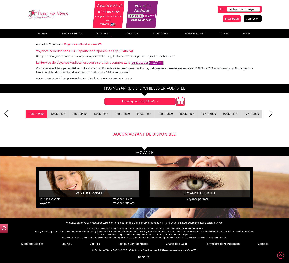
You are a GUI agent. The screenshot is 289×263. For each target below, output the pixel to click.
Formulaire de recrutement (223, 244)
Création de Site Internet (143, 250)
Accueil (40, 44)
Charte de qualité (177, 244)
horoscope (160, 33)
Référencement (169, 250)
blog (246, 33)
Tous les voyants (71, 33)
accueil (42, 33)
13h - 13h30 (79, 114)
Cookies (95, 244)
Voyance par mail (198, 199)
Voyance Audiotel (124, 203)
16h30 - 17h (230, 114)
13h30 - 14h (101, 114)
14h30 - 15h (144, 114)
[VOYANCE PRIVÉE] (89, 183)
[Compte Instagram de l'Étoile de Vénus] (148, 257)
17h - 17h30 (251, 114)
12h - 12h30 (36, 114)
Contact (263, 244)
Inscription (232, 18)
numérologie (194, 33)
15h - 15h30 (165, 114)
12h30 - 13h (58, 114)
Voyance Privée (122, 199)
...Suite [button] (128, 78)
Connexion (252, 18)
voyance (103, 33)
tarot (225, 33)
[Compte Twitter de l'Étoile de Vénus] (143, 257)
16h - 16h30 (208, 114)
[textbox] (243, 9)
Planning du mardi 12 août (139, 101)
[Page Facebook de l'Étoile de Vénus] (139, 257)
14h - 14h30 (122, 114)
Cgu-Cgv (66, 244)
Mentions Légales (32, 244)
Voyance (54, 44)
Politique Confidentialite (133, 244)
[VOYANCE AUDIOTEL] (200, 183)
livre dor (131, 33)
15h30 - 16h (187, 114)
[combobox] (243, 9)
